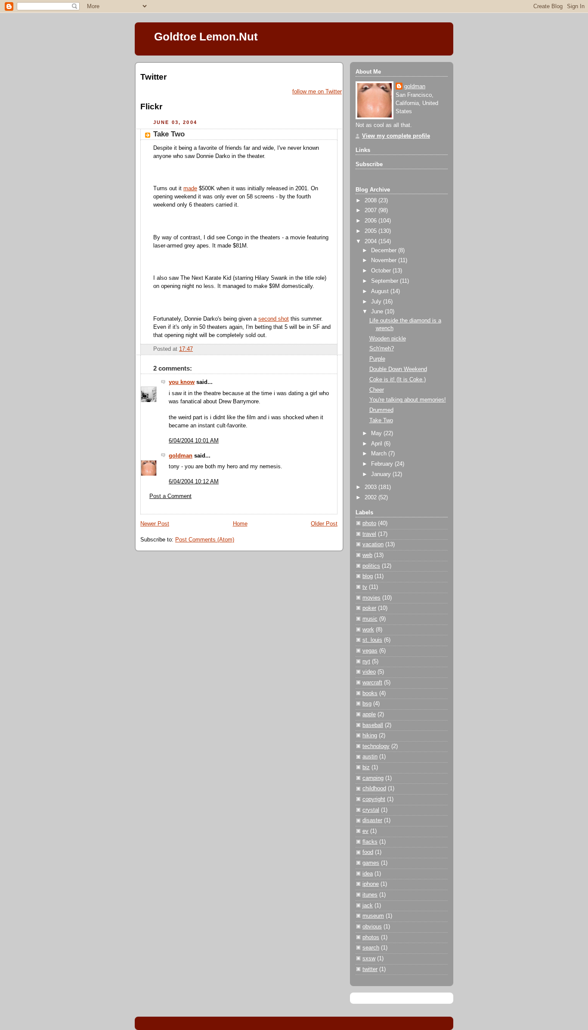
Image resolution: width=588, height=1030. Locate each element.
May (377, 433)
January (382, 474)
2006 (371, 221)
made (190, 189)
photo (369, 523)
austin (370, 757)
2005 (371, 231)
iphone (370, 884)
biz (366, 767)
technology (376, 746)
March (379, 454)
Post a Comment (170, 496)
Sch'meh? (381, 349)
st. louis (372, 640)
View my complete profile (396, 136)
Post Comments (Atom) (204, 540)
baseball (372, 725)
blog (367, 576)
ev (365, 831)
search (370, 948)
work (368, 630)
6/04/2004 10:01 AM (194, 441)
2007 (371, 210)
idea (367, 874)
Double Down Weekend (398, 369)
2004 (371, 241)
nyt (366, 662)
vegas (370, 651)
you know (182, 382)
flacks (370, 842)
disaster (372, 820)
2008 (371, 201)
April (377, 444)
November (384, 260)
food (367, 852)
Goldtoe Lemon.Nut (206, 36)
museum (373, 916)
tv (364, 587)
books (370, 693)
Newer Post (154, 524)
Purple (377, 359)
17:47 (186, 349)
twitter (370, 969)
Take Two (169, 134)
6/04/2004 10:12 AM (194, 482)
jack (367, 906)
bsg (366, 704)
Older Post (324, 524)
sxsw (368, 959)
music (370, 619)
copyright (373, 799)
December (384, 250)
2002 (371, 498)
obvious (372, 927)
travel (369, 534)
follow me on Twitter (317, 92)
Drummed (381, 410)
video (369, 672)
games (370, 863)
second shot (273, 319)
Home (240, 524)
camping (373, 778)
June (378, 312)
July (377, 302)
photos (370, 937)
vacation (373, 544)
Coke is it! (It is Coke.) (397, 380)
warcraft (372, 683)
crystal (370, 810)
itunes (370, 895)
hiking (369, 736)
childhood (374, 789)
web (367, 555)
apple (369, 714)
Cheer (376, 390)
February (383, 464)
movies (371, 598)
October (382, 271)
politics (371, 566)
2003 (371, 487)
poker (369, 608)
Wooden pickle (387, 339)
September (385, 281)
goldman (180, 456)
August (380, 291)
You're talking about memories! (407, 400)
